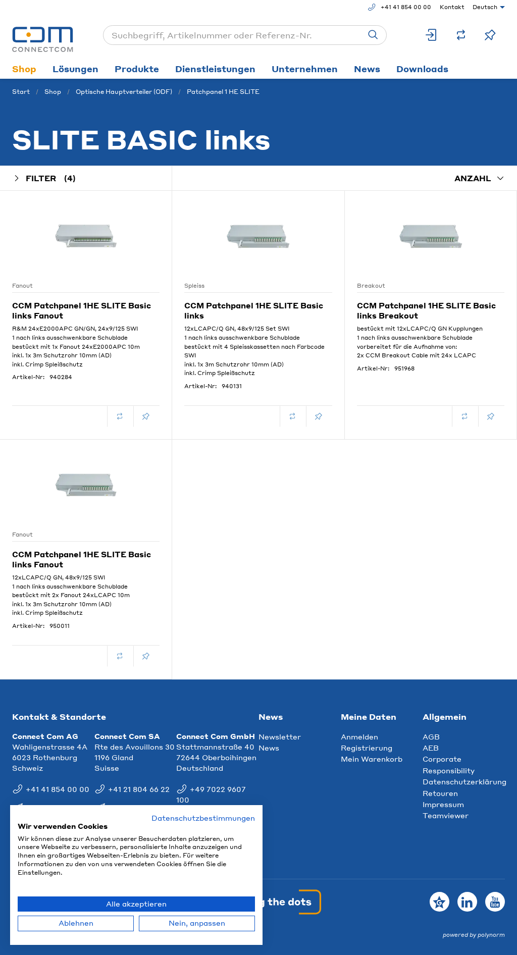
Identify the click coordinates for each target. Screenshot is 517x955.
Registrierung (366, 747)
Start (21, 91)
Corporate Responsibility (449, 764)
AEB (431, 747)
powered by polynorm (474, 934)
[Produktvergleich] (461, 35)
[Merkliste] (490, 35)
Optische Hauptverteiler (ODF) (124, 91)
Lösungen (75, 68)
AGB (431, 736)
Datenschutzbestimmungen (203, 818)
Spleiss (194, 285)
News (367, 68)
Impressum (443, 804)
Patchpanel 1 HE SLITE (223, 91)
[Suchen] (373, 35)
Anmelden (359, 736)
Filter (51, 178)
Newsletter (279, 736)
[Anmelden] (431, 35)
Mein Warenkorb (371, 758)
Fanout (22, 285)
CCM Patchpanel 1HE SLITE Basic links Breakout (426, 310)
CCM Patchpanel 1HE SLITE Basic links (253, 310)
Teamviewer (446, 815)
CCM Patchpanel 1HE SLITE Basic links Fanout (81, 310)
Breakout (371, 285)
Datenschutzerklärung (464, 781)
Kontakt (452, 7)
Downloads (422, 68)
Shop (24, 68)
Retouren (440, 793)
